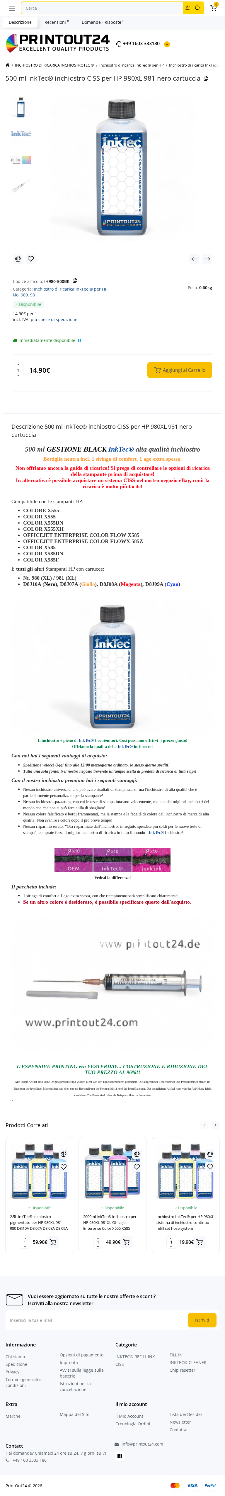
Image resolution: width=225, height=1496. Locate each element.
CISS (119, 1364)
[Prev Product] (194, 259)
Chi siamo (15, 1356)
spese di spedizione (57, 319)
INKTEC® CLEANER (188, 1362)
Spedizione (16, 1364)
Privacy (12, 1372)
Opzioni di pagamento (81, 1355)
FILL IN (176, 1355)
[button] (204, 1125)
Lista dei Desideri (187, 1414)
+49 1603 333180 (141, 43)
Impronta (69, 1362)
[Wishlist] (31, 259)
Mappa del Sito (74, 1414)
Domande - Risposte (103, 22)
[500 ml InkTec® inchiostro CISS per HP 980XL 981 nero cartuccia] (122, 167)
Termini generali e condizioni (24, 1382)
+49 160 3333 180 (29, 1460)
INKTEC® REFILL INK (135, 1356)
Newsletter (180, 1422)
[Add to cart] (53, 1242)
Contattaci (180, 1429)
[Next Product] (207, 259)
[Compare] (18, 259)
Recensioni (57, 22)
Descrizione (20, 22)
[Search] (197, 8)
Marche (13, 1416)
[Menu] (12, 8)
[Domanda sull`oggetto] (79, 340)
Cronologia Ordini (132, 1424)
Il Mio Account (129, 1416)
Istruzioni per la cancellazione (75, 1386)
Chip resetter (182, 1370)
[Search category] (187, 8)
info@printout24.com (141, 1444)
